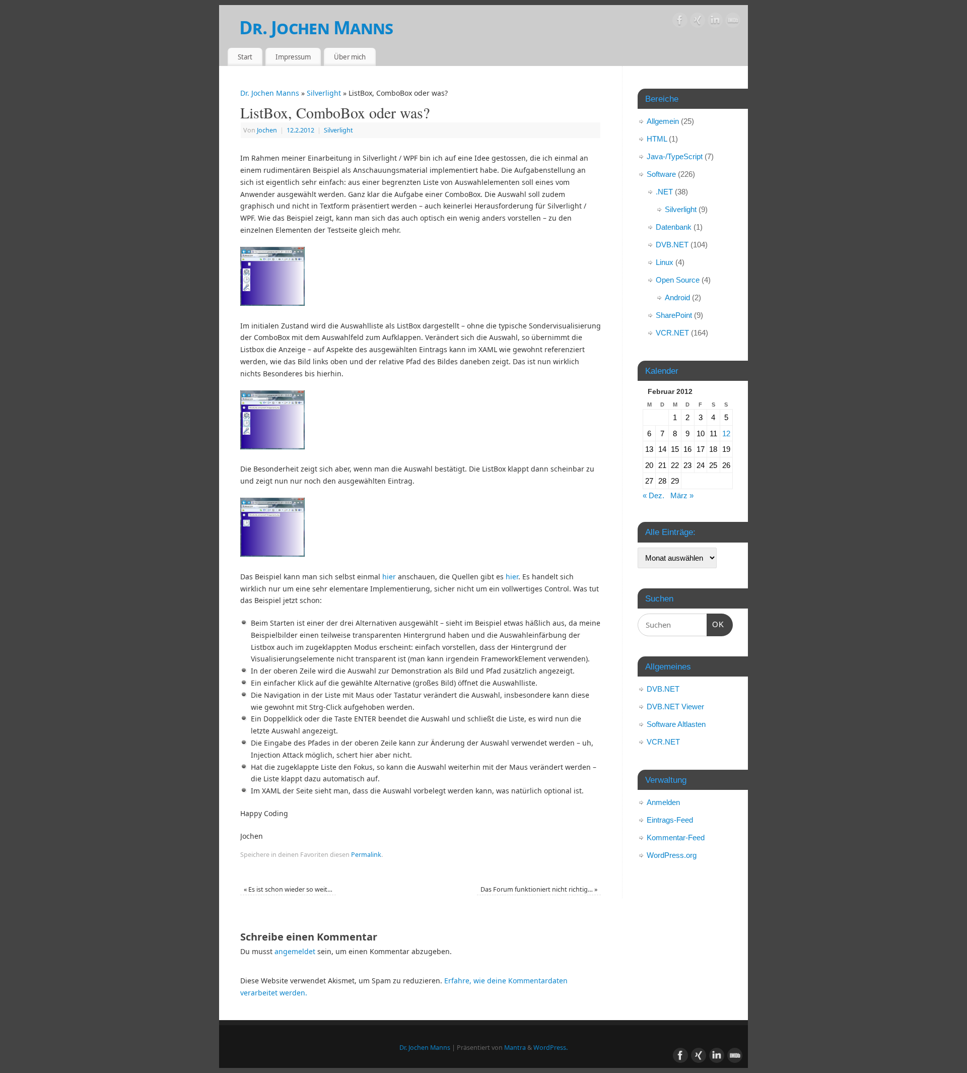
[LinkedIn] (715, 22)
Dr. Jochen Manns (316, 27)
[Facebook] (679, 22)
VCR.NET (672, 332)
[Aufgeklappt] (272, 446)
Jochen (267, 130)
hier (389, 576)
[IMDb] (732, 22)
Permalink (366, 854)
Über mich (350, 56)
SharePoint (674, 315)
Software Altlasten (676, 724)
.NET (664, 191)
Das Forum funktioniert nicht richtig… (538, 889)
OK (716, 624)
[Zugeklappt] (272, 554)
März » (682, 495)
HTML (657, 139)
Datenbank (674, 227)
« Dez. (653, 495)
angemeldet (294, 951)
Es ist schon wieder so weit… (288, 889)
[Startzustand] (272, 303)
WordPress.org (672, 855)
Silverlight (324, 93)
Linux (664, 262)
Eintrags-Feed (670, 820)
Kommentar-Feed (676, 837)
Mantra (515, 1047)
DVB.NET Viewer (675, 706)
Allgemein (663, 121)
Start (245, 56)
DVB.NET (672, 244)
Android (677, 297)
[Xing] (697, 22)
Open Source (678, 280)
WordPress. (550, 1047)
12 (726, 433)
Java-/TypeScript (675, 156)
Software (661, 174)
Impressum (293, 56)
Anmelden (663, 802)
